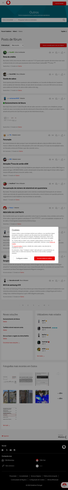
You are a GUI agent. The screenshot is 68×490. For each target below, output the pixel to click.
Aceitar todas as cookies (44, 258)
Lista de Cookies (18, 246)
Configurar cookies (22, 258)
